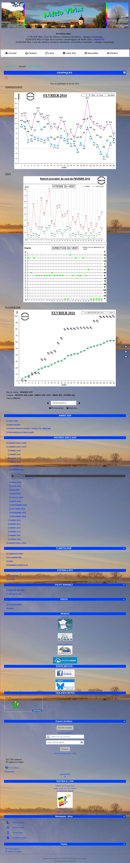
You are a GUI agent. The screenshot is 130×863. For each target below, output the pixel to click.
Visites (93, 844)
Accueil (22, 66)
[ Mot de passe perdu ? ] (65, 753)
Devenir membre (65, 728)
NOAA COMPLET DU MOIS (22, 478)
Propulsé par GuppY (50, 858)
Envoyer (65, 749)
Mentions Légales (19, 838)
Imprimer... (73, 408)
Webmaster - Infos (90, 816)
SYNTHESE (16, 473)
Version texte (17, 833)
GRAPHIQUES (19, 476)
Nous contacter (18, 822)
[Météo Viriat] (65, 15)
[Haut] (125, 346)
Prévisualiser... (58, 408)
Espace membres (90, 721)
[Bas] (125, 356)
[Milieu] (125, 351)
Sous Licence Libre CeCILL (77, 858)
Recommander (18, 828)
